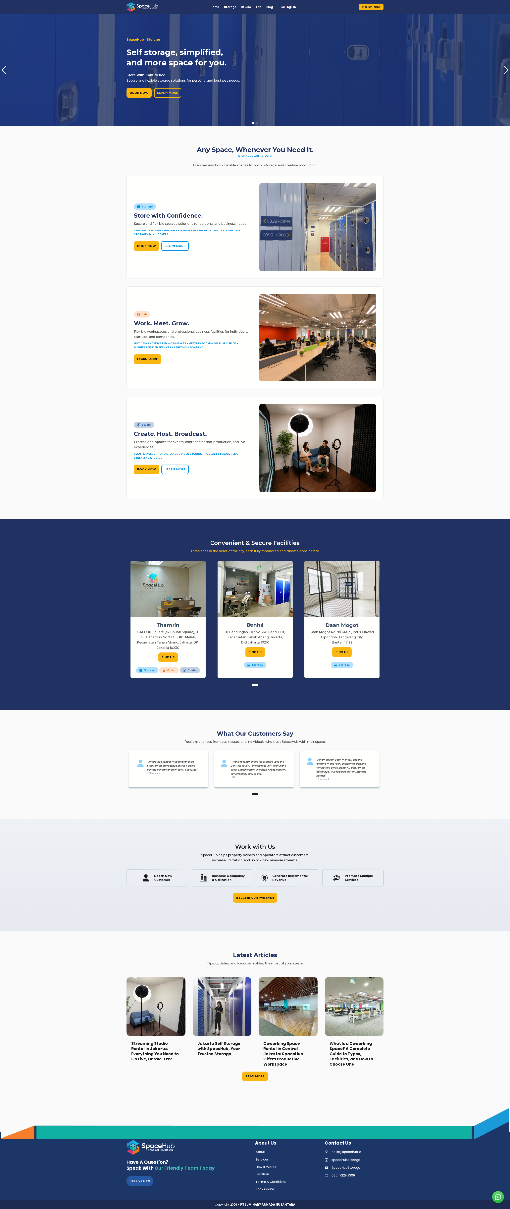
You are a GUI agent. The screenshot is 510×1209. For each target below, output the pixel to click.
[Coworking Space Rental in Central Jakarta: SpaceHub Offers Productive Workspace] (235, 1006)
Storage (230, 7)
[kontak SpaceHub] (498, 1197)
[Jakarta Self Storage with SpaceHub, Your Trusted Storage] (169, 1006)
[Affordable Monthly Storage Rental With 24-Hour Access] (367, 1006)
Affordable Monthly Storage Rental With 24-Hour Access (364, 1049)
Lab (258, 7)
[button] (3, 70)
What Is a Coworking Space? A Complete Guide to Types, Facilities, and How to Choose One (299, 1054)
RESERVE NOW (371, 7)
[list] (255, 619)
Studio (246, 7)
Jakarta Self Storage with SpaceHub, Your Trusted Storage (166, 1049)
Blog (269, 7)
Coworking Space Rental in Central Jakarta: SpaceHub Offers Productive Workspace (231, 1054)
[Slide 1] (255, 685)
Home (215, 7)
